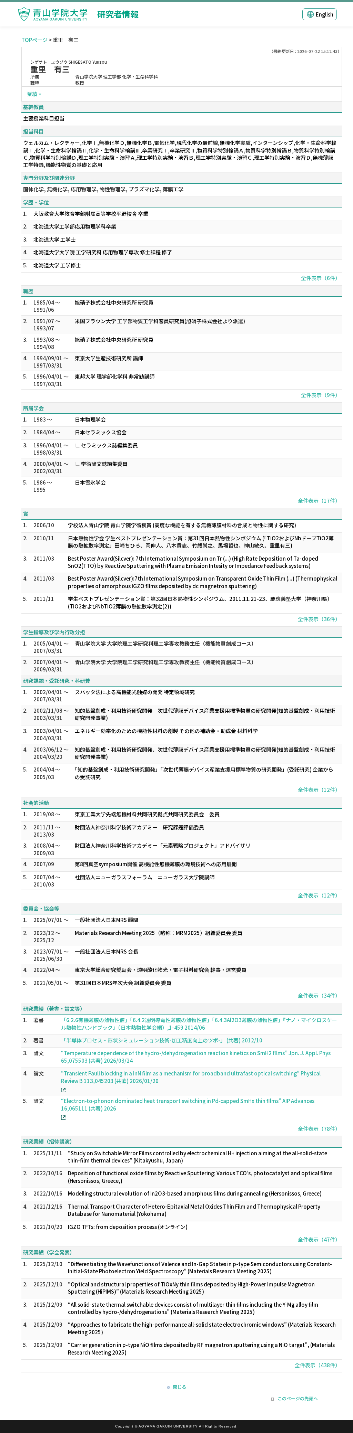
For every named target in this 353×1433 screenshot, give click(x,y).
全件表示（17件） (319, 500)
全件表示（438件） (317, 1365)
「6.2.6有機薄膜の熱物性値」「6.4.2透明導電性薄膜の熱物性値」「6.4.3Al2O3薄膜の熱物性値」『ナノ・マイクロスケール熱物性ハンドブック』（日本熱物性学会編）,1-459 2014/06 (199, 1023)
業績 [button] (32, 93)
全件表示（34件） (319, 995)
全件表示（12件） (319, 789)
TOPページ (34, 39)
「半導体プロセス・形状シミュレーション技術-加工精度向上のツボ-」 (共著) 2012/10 (161, 1040)
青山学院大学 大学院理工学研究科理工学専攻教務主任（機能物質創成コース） (165, 643)
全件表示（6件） (320, 278)
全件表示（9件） (320, 395)
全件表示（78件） (319, 1128)
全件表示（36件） (319, 619)
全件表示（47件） (319, 1239)
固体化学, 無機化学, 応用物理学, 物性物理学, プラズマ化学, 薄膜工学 (103, 189)
